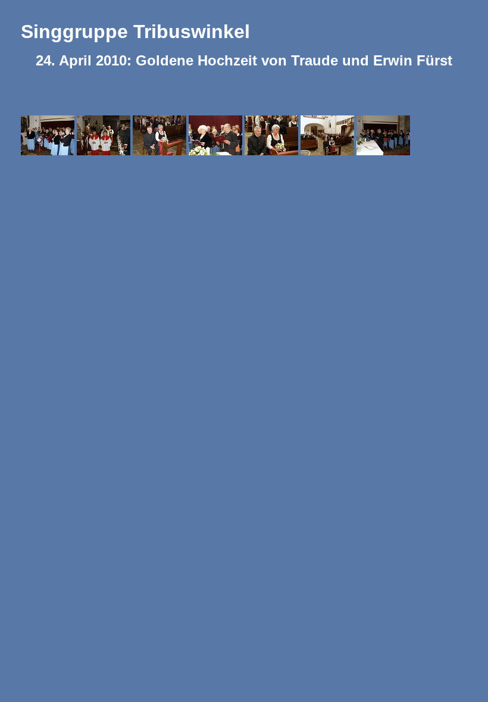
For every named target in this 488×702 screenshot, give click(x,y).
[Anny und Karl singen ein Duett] (217, 135)
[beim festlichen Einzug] (105, 135)
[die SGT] (49, 135)
